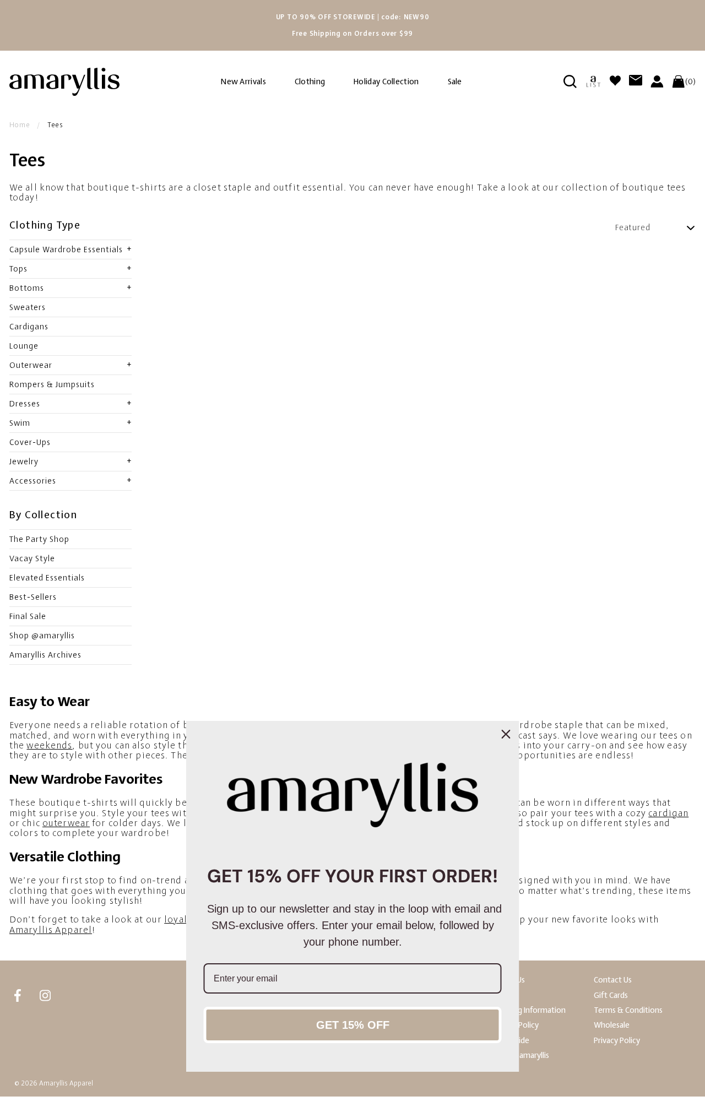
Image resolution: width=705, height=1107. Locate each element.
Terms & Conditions (628, 1010)
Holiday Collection (386, 81)
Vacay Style (32, 558)
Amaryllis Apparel (50, 930)
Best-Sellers (33, 597)
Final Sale (27, 616)
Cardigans (28, 326)
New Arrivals (243, 81)
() (690, 81)
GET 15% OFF (352, 1025)
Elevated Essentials (47, 577)
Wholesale (612, 1025)
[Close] (506, 734)
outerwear (66, 823)
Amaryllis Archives (45, 654)
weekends (49, 745)
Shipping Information (529, 1010)
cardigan (668, 813)
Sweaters (27, 307)
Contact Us (613, 980)
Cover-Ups (30, 442)
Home (19, 125)
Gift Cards (611, 995)
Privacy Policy (617, 1040)
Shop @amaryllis (42, 635)
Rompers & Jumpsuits (52, 384)
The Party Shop (39, 539)
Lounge (24, 345)
